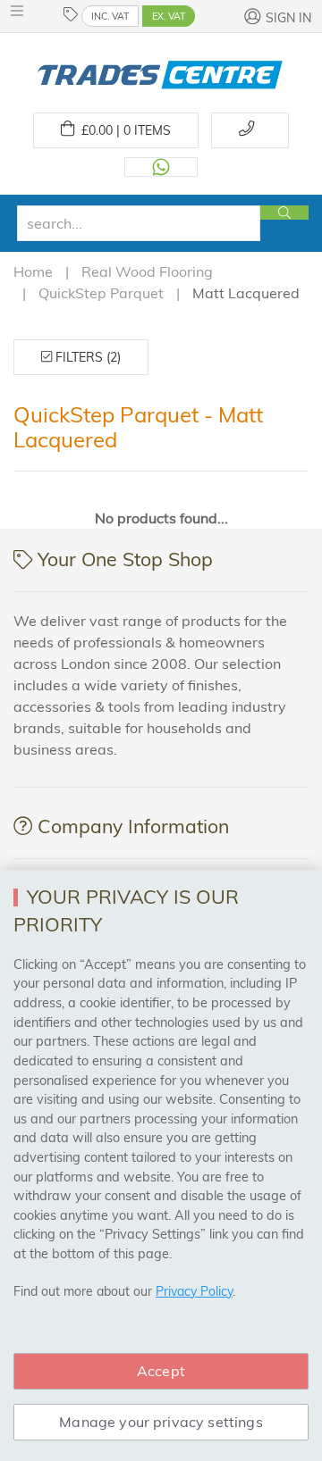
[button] (21, 11)
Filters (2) (86, 357)
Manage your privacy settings (160, 1422)
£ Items (122, 130)
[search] (138, 223)
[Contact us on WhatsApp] (161, 167)
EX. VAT (168, 16)
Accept (161, 1371)
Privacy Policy (194, 1291)
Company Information (133, 826)
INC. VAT (110, 16)
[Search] (284, 212)
